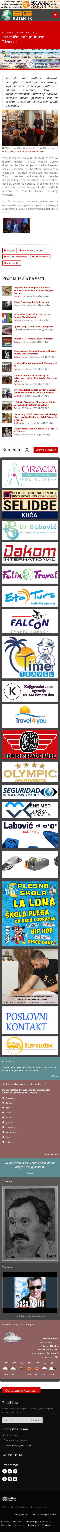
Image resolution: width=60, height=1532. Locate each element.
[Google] (4, 1479)
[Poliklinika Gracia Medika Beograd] (30, 475)
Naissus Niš (19, 1525)
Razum (9, 1117)
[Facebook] (4, 1471)
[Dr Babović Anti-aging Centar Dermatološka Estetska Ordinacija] (30, 531)
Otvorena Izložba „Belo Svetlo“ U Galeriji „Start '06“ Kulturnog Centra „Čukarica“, (35, 391)
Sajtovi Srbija (17, 1521)
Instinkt (9, 1142)
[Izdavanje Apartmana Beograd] (30, 773)
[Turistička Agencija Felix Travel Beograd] (30, 575)
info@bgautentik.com (21, 1445)
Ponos (9, 1107)
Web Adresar (45, 1521)
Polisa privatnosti (21, 1514)
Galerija (17, 320)
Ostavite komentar (46, 449)
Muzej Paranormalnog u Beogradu (31, 302)
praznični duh (12, 263)
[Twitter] (10, 1471)
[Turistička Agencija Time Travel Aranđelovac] (30, 658)
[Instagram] (15, 1471)
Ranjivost (10, 1102)
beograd (10, 250)
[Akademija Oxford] (30, 4)
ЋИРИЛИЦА (12, 1455)
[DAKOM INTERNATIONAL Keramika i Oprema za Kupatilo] (30, 553)
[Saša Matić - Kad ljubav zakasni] (30, 1293)
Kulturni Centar (21, 357)
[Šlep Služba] (30, 1046)
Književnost (19, 423)
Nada (8, 1137)
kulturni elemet (41, 256)
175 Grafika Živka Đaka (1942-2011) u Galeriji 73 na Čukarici (32, 315)
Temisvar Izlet (48, 1525)
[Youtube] (15, 1479)
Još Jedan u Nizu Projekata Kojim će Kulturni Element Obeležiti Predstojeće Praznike (34, 290)
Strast (8, 1112)
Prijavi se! (36, 1420)
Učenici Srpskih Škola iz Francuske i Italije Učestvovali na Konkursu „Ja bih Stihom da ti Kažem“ (35, 417)
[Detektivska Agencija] (30, 793)
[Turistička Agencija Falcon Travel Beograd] (30, 64)
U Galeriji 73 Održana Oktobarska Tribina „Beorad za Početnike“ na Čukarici (35, 403)
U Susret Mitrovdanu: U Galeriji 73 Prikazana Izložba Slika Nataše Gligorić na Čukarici (35, 378)
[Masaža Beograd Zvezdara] (30, 977)
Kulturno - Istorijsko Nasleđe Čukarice (33, 338)
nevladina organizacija (16, 256)
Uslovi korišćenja (39, 1514)
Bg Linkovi (4, 1521)
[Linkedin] (10, 1479)
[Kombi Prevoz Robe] (30, 745)
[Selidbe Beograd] (30, 505)
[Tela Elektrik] (30, 865)
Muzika (17, 434)
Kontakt (53, 1514)
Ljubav (9, 1122)
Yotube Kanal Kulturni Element (31, 151)
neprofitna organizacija (32, 250)
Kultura (25, 33)
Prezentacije (31, 1521)
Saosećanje (11, 1132)
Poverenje (10, 1098)
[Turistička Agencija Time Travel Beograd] (30, 54)
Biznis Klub (6, 1525)
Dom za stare (33, 1525)
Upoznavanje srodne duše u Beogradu (33, 326)
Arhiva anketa (51, 1154)
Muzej (34, 33)
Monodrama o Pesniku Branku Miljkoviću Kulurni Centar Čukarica (35, 352)
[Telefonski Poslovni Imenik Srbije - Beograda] (30, 1021)
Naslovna (6, 33)
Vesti (16, 33)
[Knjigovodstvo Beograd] (30, 835)
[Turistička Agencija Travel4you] (30, 717)
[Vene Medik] (30, 811)
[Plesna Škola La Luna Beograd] (30, 914)
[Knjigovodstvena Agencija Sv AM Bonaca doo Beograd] (30, 692)
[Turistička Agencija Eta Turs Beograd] (30, 597)
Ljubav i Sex (19, 329)
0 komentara (10, 151)
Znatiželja (10, 1127)
